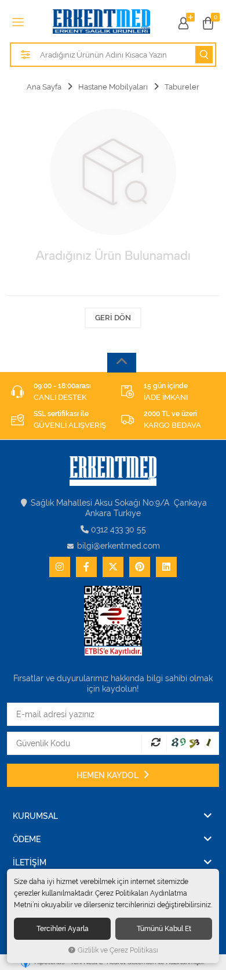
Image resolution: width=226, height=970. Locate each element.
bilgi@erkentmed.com (118, 545)
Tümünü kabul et (164, 928)
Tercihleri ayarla (63, 928)
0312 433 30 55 (118, 529)
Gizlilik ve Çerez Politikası (118, 950)
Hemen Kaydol (108, 775)
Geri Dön (113, 317)
